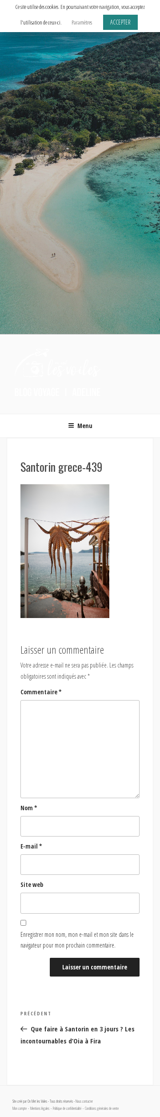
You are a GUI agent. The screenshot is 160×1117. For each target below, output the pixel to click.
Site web (31, 884)
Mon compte (19, 1108)
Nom (28, 808)
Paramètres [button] (82, 22)
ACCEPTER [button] (120, 22)
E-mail (31, 846)
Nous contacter (84, 1101)
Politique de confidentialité (67, 1108)
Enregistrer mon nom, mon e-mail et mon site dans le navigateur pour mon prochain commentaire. (77, 940)
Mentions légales (39, 1108)
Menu (84, 425)
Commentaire (41, 692)
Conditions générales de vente (102, 1108)
